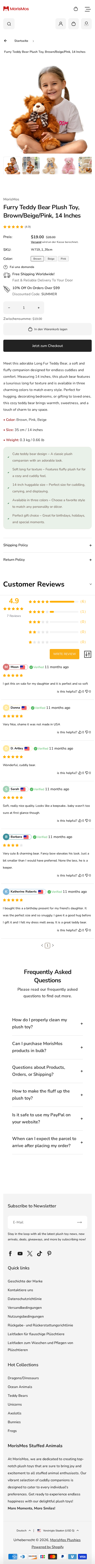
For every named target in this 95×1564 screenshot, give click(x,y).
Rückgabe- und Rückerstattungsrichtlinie (40, 1325)
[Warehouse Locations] (86, 23)
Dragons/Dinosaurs (23, 1378)
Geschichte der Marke (25, 1281)
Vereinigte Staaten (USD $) (58, 1530)
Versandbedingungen (25, 1307)
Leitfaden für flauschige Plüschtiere (36, 1334)
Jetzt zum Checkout (47, 345)
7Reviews (14, 616)
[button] (12, 165)
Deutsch (22, 1530)
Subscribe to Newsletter (32, 1206)
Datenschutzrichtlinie (25, 1298)
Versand (36, 242)
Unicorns (15, 1404)
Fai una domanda (22, 267)
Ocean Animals (20, 1386)
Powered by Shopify (48, 1547)
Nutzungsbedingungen (26, 1316)
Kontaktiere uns (20, 1290)
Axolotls (14, 1413)
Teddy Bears (18, 1395)
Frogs (12, 1430)
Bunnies (14, 1422)
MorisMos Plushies (65, 1540)
